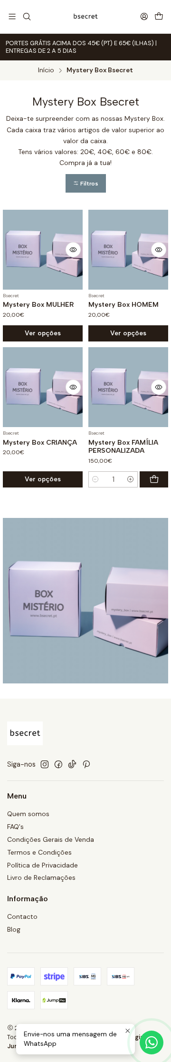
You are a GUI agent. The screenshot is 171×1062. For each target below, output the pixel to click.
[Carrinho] (158, 17)
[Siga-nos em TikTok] (72, 764)
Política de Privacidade (42, 865)
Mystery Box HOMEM (123, 305)
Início (46, 70)
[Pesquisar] (26, 16)
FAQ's (15, 826)
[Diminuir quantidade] (95, 479)
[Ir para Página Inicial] (85, 16)
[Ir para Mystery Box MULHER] (43, 250)
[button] (86, 183)
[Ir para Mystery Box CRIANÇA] (43, 387)
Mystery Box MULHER (38, 305)
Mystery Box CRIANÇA (40, 442)
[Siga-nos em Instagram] (44, 764)
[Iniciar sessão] (144, 16)
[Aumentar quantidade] (130, 479)
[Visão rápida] (73, 249)
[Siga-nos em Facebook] (58, 764)
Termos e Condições (39, 852)
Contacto (22, 916)
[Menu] (12, 16)
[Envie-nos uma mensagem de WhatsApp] (151, 1042)
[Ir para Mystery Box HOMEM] (128, 250)
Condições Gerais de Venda (50, 839)
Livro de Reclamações (41, 877)
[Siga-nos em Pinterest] (86, 764)
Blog (13, 929)
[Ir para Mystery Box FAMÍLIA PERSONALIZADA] (128, 387)
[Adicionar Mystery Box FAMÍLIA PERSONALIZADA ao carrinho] (154, 479)
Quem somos (28, 813)
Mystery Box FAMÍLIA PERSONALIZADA (123, 446)
